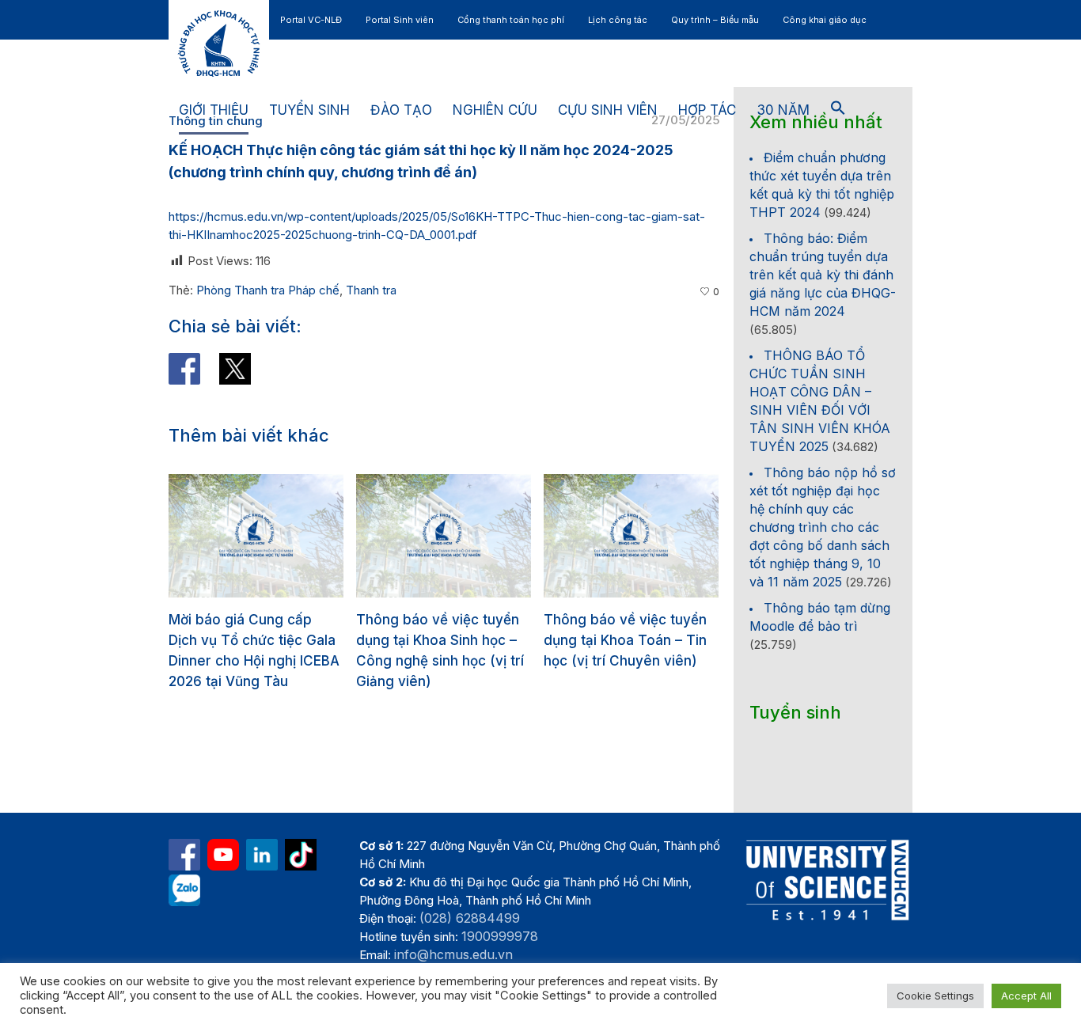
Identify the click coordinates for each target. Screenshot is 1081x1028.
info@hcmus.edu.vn (453, 954)
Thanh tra (371, 290)
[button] (838, 111)
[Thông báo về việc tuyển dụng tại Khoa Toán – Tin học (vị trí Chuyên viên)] (499, 535)
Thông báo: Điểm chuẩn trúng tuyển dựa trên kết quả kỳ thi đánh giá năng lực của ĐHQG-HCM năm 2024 (822, 274)
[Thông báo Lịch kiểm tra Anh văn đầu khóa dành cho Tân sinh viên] (686, 535)
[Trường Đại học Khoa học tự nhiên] (262, 855)
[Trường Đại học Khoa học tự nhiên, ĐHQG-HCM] (223, 855)
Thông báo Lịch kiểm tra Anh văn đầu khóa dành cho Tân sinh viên (678, 640)
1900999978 (499, 936)
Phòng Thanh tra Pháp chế (267, 290)
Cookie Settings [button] (935, 995)
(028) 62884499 (469, 918)
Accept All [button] (1026, 995)
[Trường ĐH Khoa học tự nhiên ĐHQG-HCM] (184, 855)
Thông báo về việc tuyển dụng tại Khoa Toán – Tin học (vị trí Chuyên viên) (493, 640)
